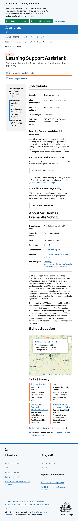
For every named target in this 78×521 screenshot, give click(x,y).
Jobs (26, 37)
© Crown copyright (65, 515)
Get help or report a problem (52, 482)
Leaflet (46, 375)
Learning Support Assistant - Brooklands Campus (39, 407)
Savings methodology (26, 504)
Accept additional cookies (16, 21)
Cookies (8, 501)
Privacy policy (19, 501)
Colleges (44, 37)
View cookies (60, 21)
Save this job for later (18, 78)
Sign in (7, 32)
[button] (50, 355)
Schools (34, 37)
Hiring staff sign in (48, 463)
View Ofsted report (52, 250)
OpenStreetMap (60, 375)
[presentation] (50, 355)
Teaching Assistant (39, 384)
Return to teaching (12, 477)
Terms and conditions (35, 501)
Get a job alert (38, 428)
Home (7, 46)
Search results (16, 46)
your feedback (30, 42)
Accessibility (10, 504)
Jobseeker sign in (12, 463)
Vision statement (44, 504)
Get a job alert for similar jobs (21, 73)
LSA (54, 384)
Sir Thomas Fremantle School (46, 342)
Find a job (9, 468)
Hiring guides (46, 468)
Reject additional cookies (41, 21)
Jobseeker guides (12, 472)
